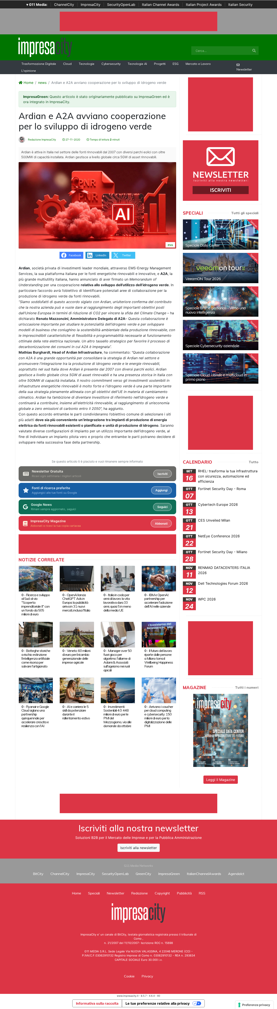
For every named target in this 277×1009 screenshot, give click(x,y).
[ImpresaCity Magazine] (220, 730)
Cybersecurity (111, 64)
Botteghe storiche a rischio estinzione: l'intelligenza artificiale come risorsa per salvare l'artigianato (35, 658)
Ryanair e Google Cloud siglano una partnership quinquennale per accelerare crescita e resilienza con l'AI (35, 716)
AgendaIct (236, 874)
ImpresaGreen (169, 874)
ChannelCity (64, 4)
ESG (176, 64)
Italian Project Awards (204, 4)
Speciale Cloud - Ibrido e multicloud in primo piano (216, 377)
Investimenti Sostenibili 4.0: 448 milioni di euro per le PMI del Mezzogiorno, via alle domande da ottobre (117, 716)
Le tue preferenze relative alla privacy (158, 1003)
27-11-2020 (72, 139)
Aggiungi (161, 490)
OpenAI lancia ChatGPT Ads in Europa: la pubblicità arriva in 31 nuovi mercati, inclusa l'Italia (76, 603)
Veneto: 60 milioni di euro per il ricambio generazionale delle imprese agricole (76, 656)
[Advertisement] (138, 803)
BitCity (38, 874)
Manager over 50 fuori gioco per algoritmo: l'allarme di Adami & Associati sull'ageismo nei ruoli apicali (117, 660)
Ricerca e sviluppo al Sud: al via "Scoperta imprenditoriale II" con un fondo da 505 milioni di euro (35, 604)
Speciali (94, 893)
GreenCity (143, 874)
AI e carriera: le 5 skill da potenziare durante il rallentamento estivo (76, 712)
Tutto (253, 462)
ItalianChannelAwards (204, 874)
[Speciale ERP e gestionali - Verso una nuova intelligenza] (220, 301)
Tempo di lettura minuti (104, 139)
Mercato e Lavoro (198, 64)
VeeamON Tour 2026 (203, 278)
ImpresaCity (90, 4)
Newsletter (244, 69)
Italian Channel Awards (160, 4)
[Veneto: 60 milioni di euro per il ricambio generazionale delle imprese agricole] (77, 634)
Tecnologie (86, 64)
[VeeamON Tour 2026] (220, 268)
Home (28, 82)
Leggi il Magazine (220, 780)
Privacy (147, 976)
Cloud (67, 64)
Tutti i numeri (246, 687)
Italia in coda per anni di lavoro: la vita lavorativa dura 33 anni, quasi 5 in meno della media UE (117, 603)
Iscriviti (162, 474)
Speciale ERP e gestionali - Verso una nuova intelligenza (215, 310)
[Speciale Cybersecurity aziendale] (220, 335)
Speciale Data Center (202, 245)
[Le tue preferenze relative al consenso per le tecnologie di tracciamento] (254, 1005)
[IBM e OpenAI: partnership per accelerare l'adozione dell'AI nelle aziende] (159, 578)
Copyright (162, 893)
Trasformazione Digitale (38, 64)
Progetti (160, 64)
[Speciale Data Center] (220, 234)
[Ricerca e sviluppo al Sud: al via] (36, 578)
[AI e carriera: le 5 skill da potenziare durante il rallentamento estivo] (77, 690)
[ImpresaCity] (45, 47)
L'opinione (28, 71)
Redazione (139, 893)
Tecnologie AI (137, 64)
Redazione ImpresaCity (41, 139)
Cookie (129, 976)
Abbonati (161, 523)
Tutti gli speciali (244, 213)
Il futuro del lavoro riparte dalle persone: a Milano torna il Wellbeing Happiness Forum (158, 658)
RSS (202, 893)
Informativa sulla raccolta (97, 1003)
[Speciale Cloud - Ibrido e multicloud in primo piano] (220, 368)
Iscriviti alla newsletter (138, 848)
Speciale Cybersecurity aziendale (212, 345)
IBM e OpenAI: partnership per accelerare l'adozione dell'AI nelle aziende (158, 601)
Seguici (162, 507)
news (42, 82)
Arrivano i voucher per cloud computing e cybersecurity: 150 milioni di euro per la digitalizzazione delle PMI (158, 716)
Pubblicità (184, 893)
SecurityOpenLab (121, 4)
